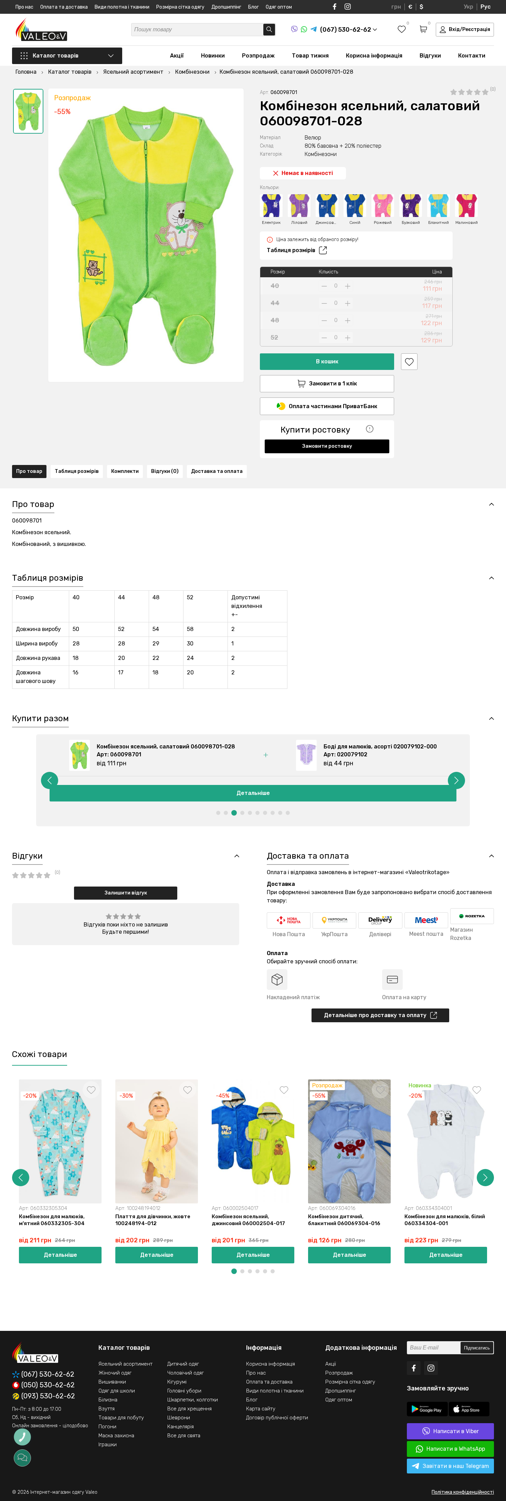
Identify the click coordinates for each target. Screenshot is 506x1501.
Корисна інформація (374, 55)
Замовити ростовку (327, 446)
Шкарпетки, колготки (192, 1400)
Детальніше (253, 793)
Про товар (29, 471)
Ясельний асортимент (125, 1364)
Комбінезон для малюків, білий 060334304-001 (444, 1219)
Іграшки (107, 1444)
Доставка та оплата (217, 471)
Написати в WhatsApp (455, 1449)
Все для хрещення (189, 1409)
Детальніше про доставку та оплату (375, 1015)
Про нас (24, 7)
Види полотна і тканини (122, 7)
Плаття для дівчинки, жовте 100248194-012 (152, 1219)
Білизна (107, 1400)
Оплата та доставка (64, 7)
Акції (177, 55)
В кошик (327, 361)
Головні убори (184, 1391)
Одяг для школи (116, 1391)
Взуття (106, 1409)
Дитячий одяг (183, 1364)
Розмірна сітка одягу (180, 7)
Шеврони (178, 1418)
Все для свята (183, 1435)
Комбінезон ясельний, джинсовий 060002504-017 (248, 1219)
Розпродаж (258, 55)
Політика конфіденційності (463, 1492)
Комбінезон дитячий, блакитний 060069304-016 (344, 1219)
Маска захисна (116, 1435)
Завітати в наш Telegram (456, 1466)
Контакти (471, 55)
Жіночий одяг (114, 1373)
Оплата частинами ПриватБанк (333, 406)
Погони (107, 1427)
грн (396, 6)
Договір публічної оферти (277, 1418)
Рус (486, 6)
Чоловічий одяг (185, 1373)
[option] (28, 111)
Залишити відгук (126, 893)
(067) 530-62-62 (47, 1374)
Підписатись (477, 1347)
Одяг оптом (279, 7)
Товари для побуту (121, 1418)
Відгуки (430, 55)
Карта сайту (260, 1409)
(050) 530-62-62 (48, 1385)
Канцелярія (180, 1427)
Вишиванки (112, 1382)
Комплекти (125, 471)
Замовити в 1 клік (333, 383)
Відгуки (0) (165, 471)
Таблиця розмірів (291, 250)
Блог (253, 7)
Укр (468, 6)
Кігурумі (177, 1382)
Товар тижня (310, 55)
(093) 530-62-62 (48, 1396)
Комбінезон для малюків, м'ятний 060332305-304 (52, 1219)
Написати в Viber (456, 1431)
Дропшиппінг (226, 7)
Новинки (213, 55)
